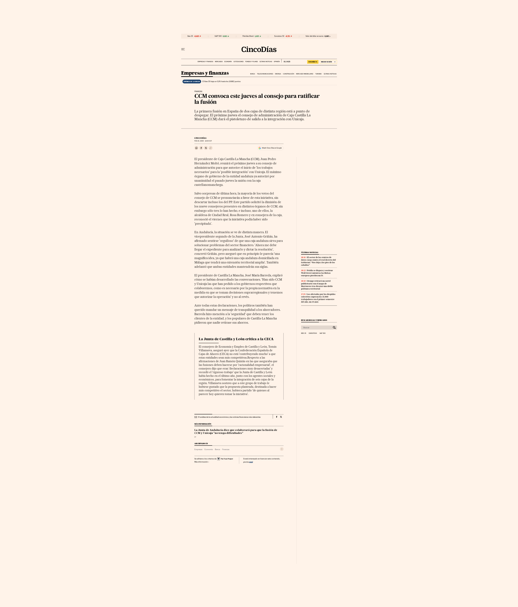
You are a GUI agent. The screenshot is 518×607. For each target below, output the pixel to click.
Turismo (318, 74)
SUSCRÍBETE (312, 62)
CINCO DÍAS (200, 138)
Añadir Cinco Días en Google (272, 148)
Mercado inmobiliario (304, 74)
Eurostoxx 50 (279, 36)
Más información (201, 462)
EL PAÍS (285, 60)
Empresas (198, 449)
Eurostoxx (313, 333)
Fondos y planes (251, 61)
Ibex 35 (190, 36)
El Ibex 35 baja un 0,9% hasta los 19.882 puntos (221, 81)
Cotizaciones (238, 61)
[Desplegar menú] (183, 49)
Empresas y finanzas (205, 61)
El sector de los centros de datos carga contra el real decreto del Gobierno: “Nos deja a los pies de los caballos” (318, 261)
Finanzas (225, 449)
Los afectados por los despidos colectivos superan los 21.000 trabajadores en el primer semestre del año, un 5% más (318, 298)
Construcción (288, 74)
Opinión (277, 61)
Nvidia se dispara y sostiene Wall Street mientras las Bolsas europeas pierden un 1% (317, 273)
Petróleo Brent (248, 36)
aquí (251, 462)
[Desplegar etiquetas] (282, 449)
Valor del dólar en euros (314, 36)
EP (195, 437)
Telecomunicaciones (265, 74)
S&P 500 (218, 36)
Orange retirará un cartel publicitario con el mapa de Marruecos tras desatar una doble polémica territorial (317, 285)
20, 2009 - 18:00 (203, 141)
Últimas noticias (266, 61)
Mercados (219, 61)
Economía (228, 61)
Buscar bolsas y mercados (314, 320)
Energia (278, 74)
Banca (252, 74)
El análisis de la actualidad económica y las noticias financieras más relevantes (229, 417)
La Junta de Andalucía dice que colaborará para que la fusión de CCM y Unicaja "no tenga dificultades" (235, 431)
